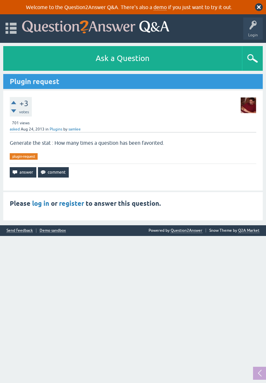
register (71, 203)
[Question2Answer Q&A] (95, 25)
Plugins (56, 129)
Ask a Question (123, 58)
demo (160, 7)
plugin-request (23, 156)
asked (15, 129)
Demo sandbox (53, 231)
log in (40, 203)
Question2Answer (186, 230)
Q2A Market (249, 230)
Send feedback (19, 231)
